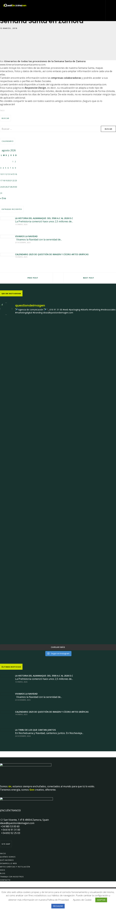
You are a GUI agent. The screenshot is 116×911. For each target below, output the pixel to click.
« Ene (3, 198)
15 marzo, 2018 (8, 28)
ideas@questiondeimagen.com (17, 823)
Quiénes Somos (7, 857)
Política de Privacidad (58, 899)
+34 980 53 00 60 (9, 826)
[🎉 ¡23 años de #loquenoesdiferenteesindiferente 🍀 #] (28, 444)
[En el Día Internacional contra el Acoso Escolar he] (87, 382)
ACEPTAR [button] (101, 900)
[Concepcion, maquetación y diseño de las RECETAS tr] (28, 509)
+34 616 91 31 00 (10, 829)
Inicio (3, 853)
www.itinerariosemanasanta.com (87, 84)
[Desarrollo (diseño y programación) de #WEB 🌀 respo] (28, 339)
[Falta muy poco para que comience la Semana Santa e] (87, 520)
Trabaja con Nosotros (12, 876)
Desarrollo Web (8, 863)
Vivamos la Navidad (26, 236)
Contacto (5, 880)
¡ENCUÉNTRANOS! (10, 810)
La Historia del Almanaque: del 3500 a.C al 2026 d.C (44, 218)
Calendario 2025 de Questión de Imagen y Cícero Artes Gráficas (52, 254)
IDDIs (2, 870)
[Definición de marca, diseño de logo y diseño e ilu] (87, 439)
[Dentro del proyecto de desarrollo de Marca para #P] (28, 385)
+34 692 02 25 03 (10, 833)
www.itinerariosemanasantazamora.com (22, 64)
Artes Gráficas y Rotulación (15, 867)
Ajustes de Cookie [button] (82, 899)
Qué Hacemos (7, 860)
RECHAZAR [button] (58, 906)
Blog (2, 873)
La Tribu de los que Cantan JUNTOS (35, 729)
